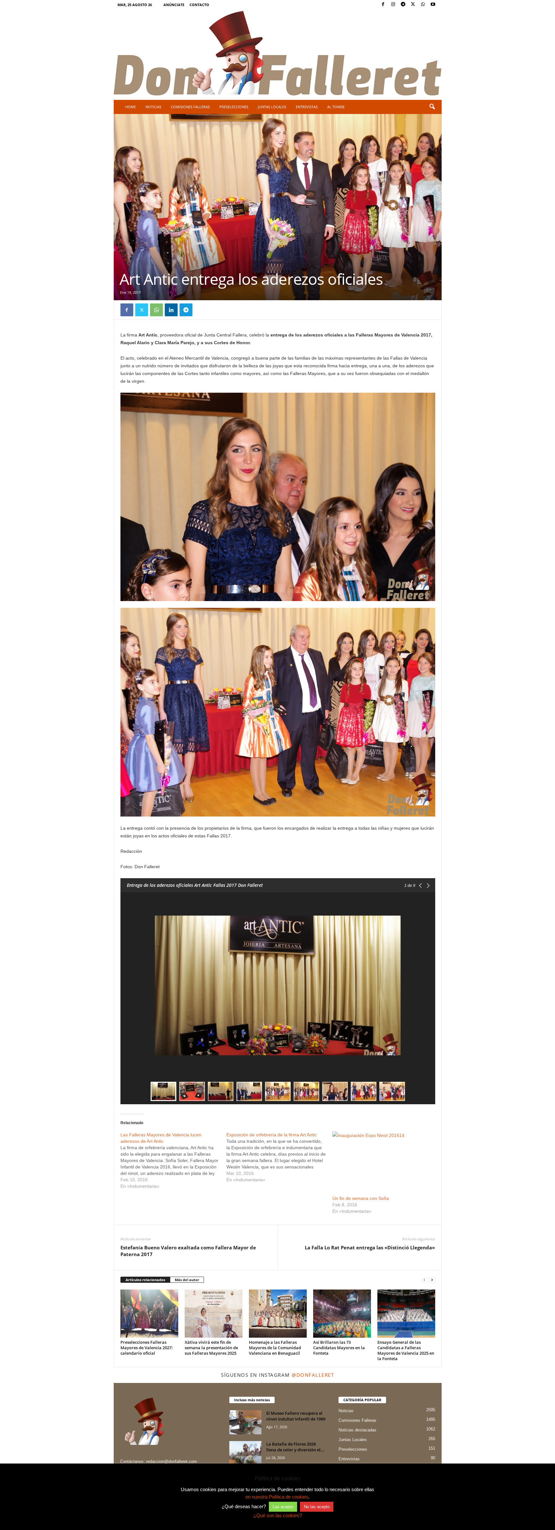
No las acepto (317, 1506)
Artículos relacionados (145, 1279)
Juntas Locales (272, 106)
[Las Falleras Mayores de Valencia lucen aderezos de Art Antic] (173, 1160)
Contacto (199, 4)
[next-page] (432, 1280)
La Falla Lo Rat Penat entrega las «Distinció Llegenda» (370, 1247)
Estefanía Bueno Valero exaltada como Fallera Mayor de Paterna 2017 (188, 1250)
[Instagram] (393, 4)
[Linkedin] (171, 309)
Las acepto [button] (283, 1506)
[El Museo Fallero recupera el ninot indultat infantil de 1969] (245, 1422)
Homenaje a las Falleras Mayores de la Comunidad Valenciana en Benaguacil (275, 1347)
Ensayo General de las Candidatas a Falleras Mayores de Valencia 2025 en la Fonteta (405, 1350)
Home (130, 106)
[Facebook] (383, 4)
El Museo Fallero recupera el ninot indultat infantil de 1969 (295, 1416)
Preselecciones (233, 106)
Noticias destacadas (357, 1430)
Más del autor (187, 1279)
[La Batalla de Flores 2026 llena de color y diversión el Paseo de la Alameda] (245, 1453)
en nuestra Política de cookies (276, 1496)
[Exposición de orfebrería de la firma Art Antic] (279, 1157)
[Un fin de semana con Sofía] (382, 1160)
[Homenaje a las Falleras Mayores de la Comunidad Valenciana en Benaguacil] (278, 1314)
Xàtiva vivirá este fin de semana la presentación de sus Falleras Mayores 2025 (211, 1347)
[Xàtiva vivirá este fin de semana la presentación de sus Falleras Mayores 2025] (213, 1314)
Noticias (153, 106)
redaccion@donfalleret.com (171, 1461)
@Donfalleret (313, 1375)
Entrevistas (307, 106)
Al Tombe (336, 106)
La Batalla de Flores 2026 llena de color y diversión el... (295, 1447)
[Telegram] (403, 4)
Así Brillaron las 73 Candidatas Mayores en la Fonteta (339, 1347)
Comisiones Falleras (190, 106)
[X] (413, 4)
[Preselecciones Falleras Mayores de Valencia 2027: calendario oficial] (149, 1314)
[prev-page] (424, 1280)
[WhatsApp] (423, 4)
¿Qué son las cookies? (277, 1515)
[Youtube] (433, 4)
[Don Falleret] (278, 54)
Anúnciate (173, 4)
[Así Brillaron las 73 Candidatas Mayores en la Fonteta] (342, 1314)
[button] (432, 107)
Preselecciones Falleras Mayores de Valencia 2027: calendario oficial (146, 1347)
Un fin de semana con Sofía (360, 1198)
